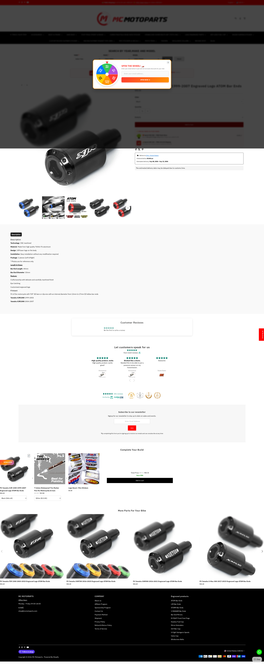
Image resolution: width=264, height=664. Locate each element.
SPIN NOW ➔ (145, 80)
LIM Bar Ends (176, 604)
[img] (132, 350)
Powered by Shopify (51, 657)
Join (132, 428)
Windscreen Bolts (177, 639)
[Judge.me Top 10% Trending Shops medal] (157, 395)
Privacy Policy (100, 622)
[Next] (128, 208)
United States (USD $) (235, 651)
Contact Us (99, 611)
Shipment (98, 618)
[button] (130, 380)
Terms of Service (101, 629)
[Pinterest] (25, 647)
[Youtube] (27, 647)
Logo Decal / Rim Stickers (78, 488)
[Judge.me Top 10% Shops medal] (148, 395)
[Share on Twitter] (139, 150)
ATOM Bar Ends (176, 601)
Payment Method (101, 615)
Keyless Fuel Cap (177, 622)
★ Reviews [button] (263, 335)
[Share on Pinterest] (142, 150)
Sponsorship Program (103, 608)
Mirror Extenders (177, 625)
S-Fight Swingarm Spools (180, 632)
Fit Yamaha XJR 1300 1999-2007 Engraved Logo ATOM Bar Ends (13, 489)
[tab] (16, 234)
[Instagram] (22, 647)
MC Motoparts (37, 657)
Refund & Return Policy (103, 625)
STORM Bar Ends (177, 608)
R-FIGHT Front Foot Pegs (180, 618)
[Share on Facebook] (136, 150)
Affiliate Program (101, 604)
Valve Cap (174, 636)
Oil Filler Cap (175, 629)
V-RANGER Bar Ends (178, 611)
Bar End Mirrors (177, 615)
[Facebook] (19, 647)
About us (98, 601)
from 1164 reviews (131, 353)
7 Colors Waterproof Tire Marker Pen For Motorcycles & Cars (46, 489)
